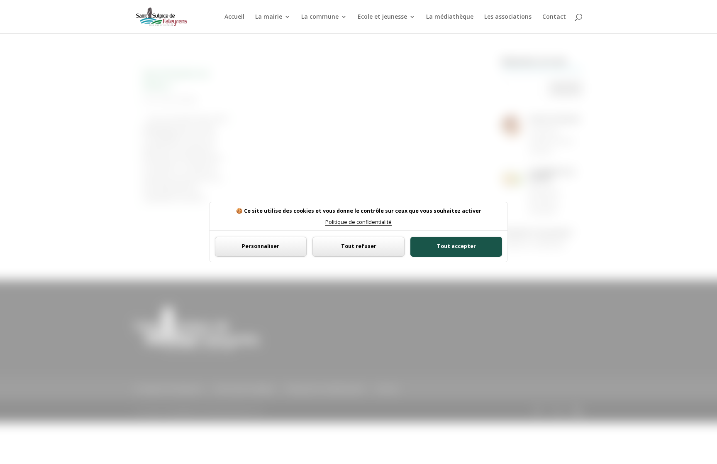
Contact (554, 17)
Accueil (234, 17)
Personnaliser (260, 246)
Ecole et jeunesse (382, 17)
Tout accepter (456, 246)
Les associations (508, 17)
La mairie (268, 17)
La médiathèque (449, 17)
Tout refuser (358, 246)
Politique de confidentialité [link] (358, 222)
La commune (320, 17)
